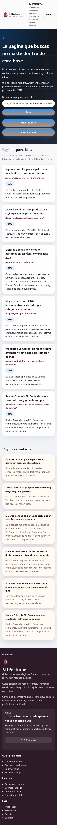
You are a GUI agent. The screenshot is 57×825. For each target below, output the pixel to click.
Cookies (9, 814)
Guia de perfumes (14, 761)
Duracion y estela (14, 795)
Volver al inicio (28, 122)
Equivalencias (12, 768)
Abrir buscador (28, 132)
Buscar (29, 112)
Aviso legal (10, 806)
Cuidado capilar (13, 791)
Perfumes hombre (14, 784)
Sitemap (9, 817)
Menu (49, 14)
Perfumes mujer (13, 772)
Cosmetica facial (13, 787)
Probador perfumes (15, 765)
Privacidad (10, 810)
